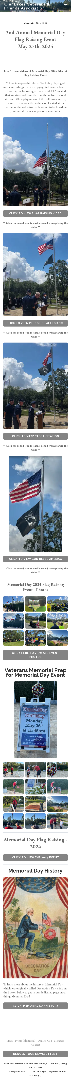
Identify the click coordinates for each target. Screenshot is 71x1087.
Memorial (29, 1040)
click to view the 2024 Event (35, 857)
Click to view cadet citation (35, 436)
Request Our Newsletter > (35, 1053)
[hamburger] (65, 5)
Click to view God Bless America (35, 559)
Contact (35, 1044)
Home (10, 1040)
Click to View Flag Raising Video (35, 213)
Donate (42, 1040)
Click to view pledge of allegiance (35, 323)
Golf (49, 1040)
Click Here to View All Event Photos (35, 655)
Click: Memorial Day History (35, 1005)
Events (18, 1040)
